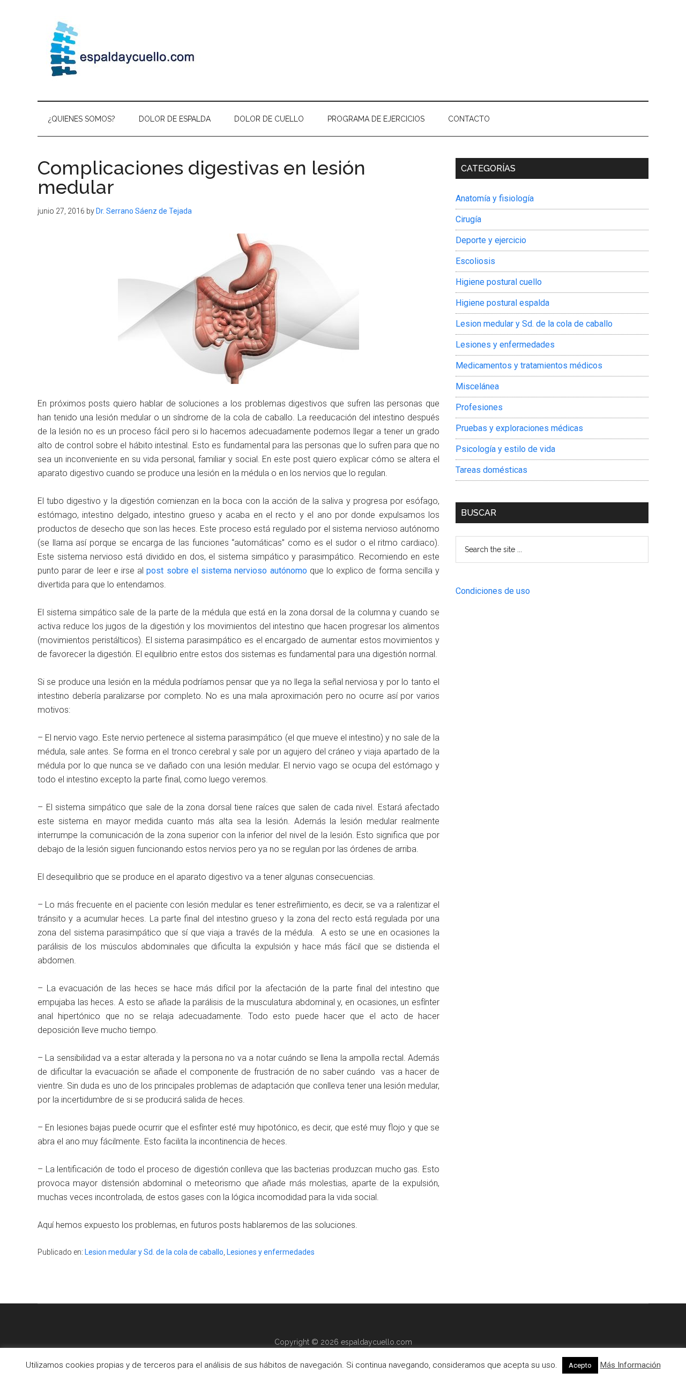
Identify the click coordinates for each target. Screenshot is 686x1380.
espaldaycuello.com (376, 1342)
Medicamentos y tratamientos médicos (529, 365)
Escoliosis (475, 261)
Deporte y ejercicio (491, 240)
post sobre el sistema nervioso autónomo (226, 570)
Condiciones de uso (493, 591)
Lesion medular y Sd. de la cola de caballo (154, 1252)
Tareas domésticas (491, 470)
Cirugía (468, 219)
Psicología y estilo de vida (505, 449)
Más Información (630, 1365)
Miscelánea (477, 386)
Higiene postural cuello (499, 282)
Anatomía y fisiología (495, 198)
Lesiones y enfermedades (271, 1252)
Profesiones (479, 407)
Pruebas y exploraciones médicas (519, 428)
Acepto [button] (580, 1365)
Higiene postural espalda (502, 303)
